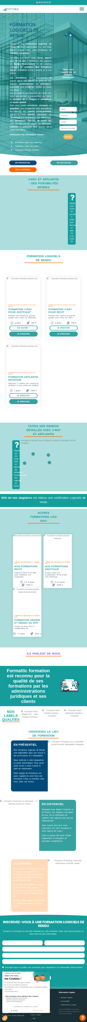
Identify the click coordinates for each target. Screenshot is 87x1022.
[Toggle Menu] (82, 9)
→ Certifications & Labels (67, 1005)
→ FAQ (32, 1018)
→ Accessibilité (64, 1001)
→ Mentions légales (65, 997)
